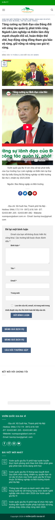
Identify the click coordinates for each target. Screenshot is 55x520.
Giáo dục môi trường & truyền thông (18, 19)
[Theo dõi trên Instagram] (9, 444)
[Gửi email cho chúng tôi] (14, 444)
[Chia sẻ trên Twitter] (25, 193)
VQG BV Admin (33, 55)
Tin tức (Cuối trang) (29, 21)
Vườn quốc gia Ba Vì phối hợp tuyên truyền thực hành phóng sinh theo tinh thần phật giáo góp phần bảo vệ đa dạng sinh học (31, 463)
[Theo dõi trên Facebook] (4, 444)
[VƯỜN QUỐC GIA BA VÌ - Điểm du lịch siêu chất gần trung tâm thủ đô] (27, 10)
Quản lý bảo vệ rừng (10, 21)
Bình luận (15, 245)
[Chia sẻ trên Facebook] (20, 193)
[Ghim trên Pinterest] (35, 193)
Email (14, 281)
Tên (13, 268)
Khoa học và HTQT (42, 19)
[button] (3, 10)
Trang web (15, 293)
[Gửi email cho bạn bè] (30, 193)
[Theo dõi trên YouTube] (19, 444)
